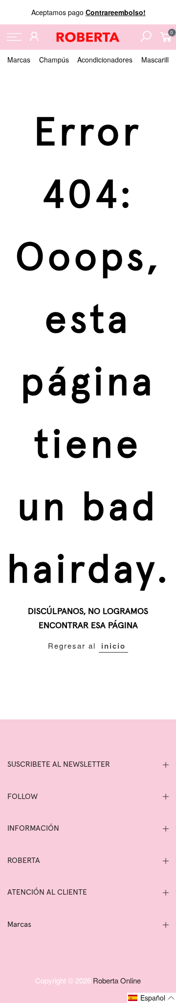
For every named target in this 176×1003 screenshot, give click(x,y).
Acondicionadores (104, 59)
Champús (54, 59)
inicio (113, 645)
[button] (151, 998)
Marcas (18, 59)
